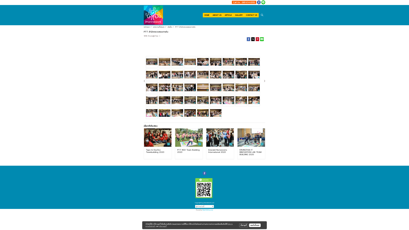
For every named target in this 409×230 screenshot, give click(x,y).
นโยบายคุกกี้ (163, 226)
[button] (262, 15)
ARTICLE (228, 15)
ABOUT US (217, 15)
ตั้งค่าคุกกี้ (244, 225)
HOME (206, 15)
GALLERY (239, 15)
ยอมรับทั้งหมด (254, 225)
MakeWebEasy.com (207, 210)
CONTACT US (251, 15)
